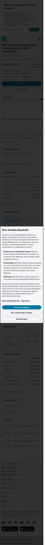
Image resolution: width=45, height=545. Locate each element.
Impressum (25, 301)
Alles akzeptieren (21, 307)
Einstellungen (22, 319)
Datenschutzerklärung (10, 301)
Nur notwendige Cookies (21, 312)
